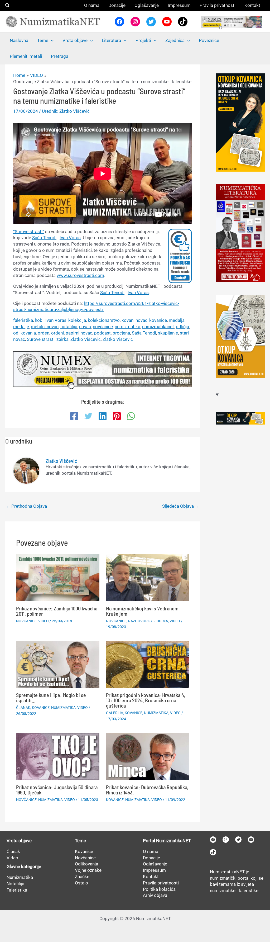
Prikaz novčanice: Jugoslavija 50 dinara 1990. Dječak (57, 789)
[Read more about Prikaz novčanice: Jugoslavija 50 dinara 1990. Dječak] (57, 756)
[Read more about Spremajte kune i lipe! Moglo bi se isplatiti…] (57, 664)
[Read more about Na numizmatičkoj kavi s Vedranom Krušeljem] (147, 577)
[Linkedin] (103, 416)
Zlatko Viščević (85, 339)
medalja (177, 320)
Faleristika (17, 890)
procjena (121, 333)
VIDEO (43, 621)
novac (85, 326)
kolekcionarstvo (104, 320)
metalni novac (45, 326)
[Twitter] (88, 416)
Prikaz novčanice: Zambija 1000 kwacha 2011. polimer (56, 611)
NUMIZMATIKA (63, 707)
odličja (182, 326)
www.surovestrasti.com (80, 275)
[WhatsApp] (131, 416)
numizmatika (127, 326)
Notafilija (15, 883)
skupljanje (168, 333)
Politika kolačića (159, 889)
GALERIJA (114, 713)
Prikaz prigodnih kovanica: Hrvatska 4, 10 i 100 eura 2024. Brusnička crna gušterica (145, 700)
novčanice (103, 326)
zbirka (62, 339)
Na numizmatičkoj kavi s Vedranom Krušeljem (142, 611)
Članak (13, 851)
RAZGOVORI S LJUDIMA (148, 621)
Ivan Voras (70, 237)
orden (43, 333)
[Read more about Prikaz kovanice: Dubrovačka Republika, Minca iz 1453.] (147, 756)
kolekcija (77, 320)
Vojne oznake (88, 870)
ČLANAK (23, 707)
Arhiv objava (155, 895)
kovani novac (134, 320)
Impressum (154, 870)
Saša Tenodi (44, 237)
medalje (21, 326)
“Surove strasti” (28, 231)
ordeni (57, 333)
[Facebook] (74, 416)
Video (12, 857)
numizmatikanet (158, 326)
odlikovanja (24, 333)
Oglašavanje (155, 863)
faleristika (23, 320)
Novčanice (85, 857)
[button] (7, 5)
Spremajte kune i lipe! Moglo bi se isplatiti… (51, 697)
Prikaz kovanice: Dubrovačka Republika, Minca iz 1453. (147, 789)
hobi (39, 320)
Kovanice (84, 851)
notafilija (68, 326)
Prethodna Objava (26, 506)
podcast (102, 333)
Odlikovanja (86, 863)
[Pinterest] (117, 416)
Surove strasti (41, 339)
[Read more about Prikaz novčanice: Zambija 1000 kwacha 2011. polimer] (57, 577)
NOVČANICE (26, 621)
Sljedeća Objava (180, 506)
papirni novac (79, 333)
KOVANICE (41, 707)
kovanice (158, 320)
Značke (82, 876)
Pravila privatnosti (161, 883)
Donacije (151, 857)
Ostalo (81, 883)
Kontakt (151, 876)
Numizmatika (20, 877)
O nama (150, 851)
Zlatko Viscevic (118, 339)
